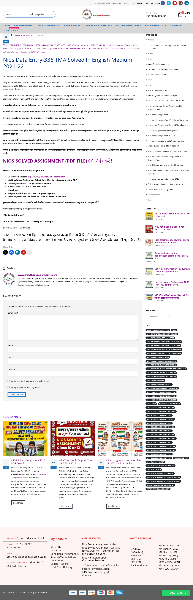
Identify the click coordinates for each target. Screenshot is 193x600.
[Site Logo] (96, 14)
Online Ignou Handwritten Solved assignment (167, 187)
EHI (133, 558)
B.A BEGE (136, 549)
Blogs (150, 58)
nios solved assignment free (159, 460)
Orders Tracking (60, 563)
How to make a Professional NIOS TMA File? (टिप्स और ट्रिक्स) (172, 289)
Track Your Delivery (62, 567)
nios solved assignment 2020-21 (161, 425)
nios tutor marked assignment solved (164, 487)
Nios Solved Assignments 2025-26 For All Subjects (169, 154)
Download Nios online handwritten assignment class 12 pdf (172, 259)
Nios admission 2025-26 (158, 90)
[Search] (51, 14)
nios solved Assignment (47, 48)
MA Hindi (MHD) (168, 552)
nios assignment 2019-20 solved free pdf (164, 355)
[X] (169, 3)
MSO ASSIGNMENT (170, 558)
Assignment (173, 565)
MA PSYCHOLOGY (169, 568)
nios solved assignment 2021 (159, 429)
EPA (139, 558)
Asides (150, 53)
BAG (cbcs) (137, 552)
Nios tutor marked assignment (161, 480)
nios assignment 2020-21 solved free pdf (164, 359)
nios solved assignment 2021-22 (161, 433)
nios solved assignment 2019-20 (161, 414)
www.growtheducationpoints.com (30, 35)
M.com (162, 565)
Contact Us (88, 575)
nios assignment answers (158, 363)
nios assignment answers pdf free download (167, 375)
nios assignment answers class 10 (162, 367)
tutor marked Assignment (158, 495)
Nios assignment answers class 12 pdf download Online (123, 462)
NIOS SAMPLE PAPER (94, 554)
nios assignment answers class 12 (162, 371)
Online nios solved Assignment (161, 192)
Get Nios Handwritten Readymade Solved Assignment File (171, 275)
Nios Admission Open (94, 557)
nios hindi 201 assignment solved (161, 398)
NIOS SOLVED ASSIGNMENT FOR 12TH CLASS (77, 48)
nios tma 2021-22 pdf (106, 48)
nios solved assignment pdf (159, 464)
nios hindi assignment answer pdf (162, 406)
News (150, 79)
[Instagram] (181, 3)
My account (57, 560)
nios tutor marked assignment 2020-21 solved (31, 52)
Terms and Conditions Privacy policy (64, 552)
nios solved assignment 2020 (159, 421)
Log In (157, 3)
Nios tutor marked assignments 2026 (163, 182)
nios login (151, 410)
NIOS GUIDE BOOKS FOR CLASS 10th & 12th (166, 100)
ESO (138, 562)
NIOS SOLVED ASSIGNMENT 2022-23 (161, 441)
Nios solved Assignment (158, 114)
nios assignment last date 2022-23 (162, 382)
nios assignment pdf (156, 386)
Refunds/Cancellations (63, 557)
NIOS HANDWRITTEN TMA (129, 25)
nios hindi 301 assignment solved (161, 402)
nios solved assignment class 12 (161, 456)
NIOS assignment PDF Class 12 (159, 390)
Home (7, 25)
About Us (148, 3)
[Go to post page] (25, 438)
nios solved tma (154, 468)
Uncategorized (154, 198)
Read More (18, 502)
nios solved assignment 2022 (159, 437)
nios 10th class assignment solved (162, 340)
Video (150, 203)
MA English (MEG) (169, 549)
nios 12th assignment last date (161, 344)
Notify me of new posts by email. (25, 387)
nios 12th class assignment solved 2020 (164, 348)
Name (11, 345)
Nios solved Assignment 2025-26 (162, 139)
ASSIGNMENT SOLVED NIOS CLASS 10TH (58, 45)
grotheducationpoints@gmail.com (26, 553)
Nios (150, 85)
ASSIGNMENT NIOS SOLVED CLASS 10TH (23, 45)
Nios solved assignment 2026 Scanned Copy (166, 144)
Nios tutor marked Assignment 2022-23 (164, 483)
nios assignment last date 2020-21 (162, 379)
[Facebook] (163, 3)
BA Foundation (139, 565)
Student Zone (180, 25)
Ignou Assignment (23, 25)
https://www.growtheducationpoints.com (46, 176)
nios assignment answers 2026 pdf (162, 95)
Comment (13, 312)
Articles (151, 39)
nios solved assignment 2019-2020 (161, 417)
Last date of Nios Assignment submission (165, 69)
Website (11, 369)
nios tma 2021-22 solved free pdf (161, 472)
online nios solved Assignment (161, 491)
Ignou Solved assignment (158, 64)
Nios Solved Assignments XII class (101, 547)
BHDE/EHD (137, 555)
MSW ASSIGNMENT (170, 562)
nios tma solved (154, 476)
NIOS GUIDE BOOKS (72, 25)
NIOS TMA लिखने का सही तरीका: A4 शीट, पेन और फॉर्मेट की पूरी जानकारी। (172, 302)
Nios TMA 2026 (12, 30)
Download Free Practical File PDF (100, 551)
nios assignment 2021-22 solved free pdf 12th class (98, 45)
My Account (137, 3)
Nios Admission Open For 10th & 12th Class (170, 120)
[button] (175, 593)
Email (11, 357)
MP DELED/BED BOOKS (49, 25)
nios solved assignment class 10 (161, 452)
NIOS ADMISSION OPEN (158, 25)
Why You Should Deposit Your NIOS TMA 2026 (75, 462)
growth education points (159, 336)
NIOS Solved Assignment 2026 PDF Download (28, 462)
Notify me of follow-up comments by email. (30, 381)
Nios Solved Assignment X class (99, 544)
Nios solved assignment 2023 (159, 448)
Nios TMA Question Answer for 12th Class (165, 168)
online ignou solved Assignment (165, 134)
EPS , (133, 562)
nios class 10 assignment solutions (163, 394)
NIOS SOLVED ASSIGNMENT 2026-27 (163, 149)
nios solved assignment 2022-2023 (161, 445)
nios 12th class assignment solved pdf (164, 352)
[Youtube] (174, 3)
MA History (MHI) (168, 555)
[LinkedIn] (186, 3)
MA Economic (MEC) (170, 545)
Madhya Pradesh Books (158, 74)
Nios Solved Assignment (99, 25)
